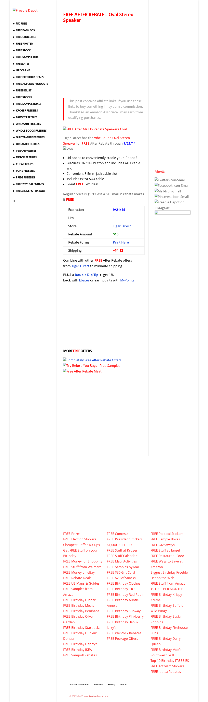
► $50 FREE (20, 23)
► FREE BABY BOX (24, 30)
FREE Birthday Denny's (80, 644)
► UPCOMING (21, 70)
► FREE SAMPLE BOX (25, 57)
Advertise (98, 684)
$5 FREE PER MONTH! (167, 589)
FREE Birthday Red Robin (125, 594)
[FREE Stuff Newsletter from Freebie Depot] (168, 191)
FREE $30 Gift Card (121, 572)
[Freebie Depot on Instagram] (173, 207)
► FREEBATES (21, 63)
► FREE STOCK (21, 50)
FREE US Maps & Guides (81, 583)
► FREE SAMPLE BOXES (27, 104)
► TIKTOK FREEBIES (25, 157)
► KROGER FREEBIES (25, 110)
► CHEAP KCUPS (23, 164)
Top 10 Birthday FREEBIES (170, 660)
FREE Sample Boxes (165, 539)
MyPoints (127, 280)
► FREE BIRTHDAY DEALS (28, 77)
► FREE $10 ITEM (23, 43)
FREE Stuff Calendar (122, 556)
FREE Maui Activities (122, 561)
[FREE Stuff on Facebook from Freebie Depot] (172, 185)
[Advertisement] (104, 59)
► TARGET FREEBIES (25, 117)
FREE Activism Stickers (167, 666)
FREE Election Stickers (79, 539)
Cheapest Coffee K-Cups (81, 545)
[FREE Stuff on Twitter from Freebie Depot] (170, 180)
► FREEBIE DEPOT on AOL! (29, 191)
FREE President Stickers (125, 539)
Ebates (84, 280)
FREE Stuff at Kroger (122, 550)
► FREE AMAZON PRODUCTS (30, 84)
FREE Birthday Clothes (123, 583)
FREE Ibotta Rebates (166, 671)
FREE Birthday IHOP (121, 589)
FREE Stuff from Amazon (169, 583)
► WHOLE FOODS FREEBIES (30, 130)
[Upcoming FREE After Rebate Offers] (92, 360)
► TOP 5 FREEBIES (24, 171)
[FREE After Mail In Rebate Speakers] (95, 129)
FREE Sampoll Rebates (80, 655)
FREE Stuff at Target (165, 550)
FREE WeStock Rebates (124, 633)
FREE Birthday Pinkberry (125, 616)
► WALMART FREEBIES (27, 124)
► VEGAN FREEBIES (24, 150)
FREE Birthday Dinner (79, 600)
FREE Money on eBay (79, 572)
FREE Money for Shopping (82, 561)
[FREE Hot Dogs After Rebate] (82, 371)
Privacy (111, 684)
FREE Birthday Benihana (81, 611)
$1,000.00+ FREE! (119, 545)
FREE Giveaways (163, 545)
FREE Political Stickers (167, 533)
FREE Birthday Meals (78, 605)
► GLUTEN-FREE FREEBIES (28, 137)
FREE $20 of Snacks (121, 578)
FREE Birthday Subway (124, 611)
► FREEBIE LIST (22, 90)
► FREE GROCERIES (24, 37)
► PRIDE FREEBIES (24, 177)
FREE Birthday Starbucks (81, 627)
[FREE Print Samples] (91, 365)
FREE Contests (118, 533)
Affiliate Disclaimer (79, 684)
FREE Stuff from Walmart (82, 567)
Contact (124, 684)
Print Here (121, 242)
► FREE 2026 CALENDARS (28, 184)
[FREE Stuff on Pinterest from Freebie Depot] (172, 196)
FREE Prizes (71, 533)
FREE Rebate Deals (77, 578)
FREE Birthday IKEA (77, 649)
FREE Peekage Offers (122, 638)
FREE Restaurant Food (167, 556)
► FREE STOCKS (22, 97)
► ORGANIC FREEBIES (26, 144)
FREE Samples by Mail (123, 567)
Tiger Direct (122, 226)
